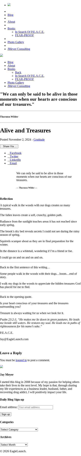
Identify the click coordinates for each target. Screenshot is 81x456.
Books (11, 28)
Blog (10, 14)
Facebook (14, 153)
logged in (21, 360)
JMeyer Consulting (19, 49)
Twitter (13, 156)
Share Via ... (9, 146)
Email (12, 163)
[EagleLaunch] (1, 55)
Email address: (9, 407)
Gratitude (39, 139)
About (11, 21)
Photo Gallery (16, 42)
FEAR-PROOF (24, 35)
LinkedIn (14, 159)
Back (18, 72)
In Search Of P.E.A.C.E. (29, 31)
